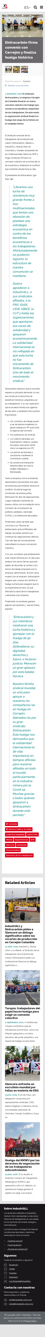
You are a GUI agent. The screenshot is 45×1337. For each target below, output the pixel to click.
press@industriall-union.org (21, 1304)
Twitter (12, 1269)
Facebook (13, 1265)
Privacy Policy (30, 1321)
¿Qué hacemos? (14, 1245)
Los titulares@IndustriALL (20, 1281)
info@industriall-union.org (20, 1300)
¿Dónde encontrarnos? (17, 1249)
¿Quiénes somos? (15, 1241)
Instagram (13, 1277)
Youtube (12, 1273)
